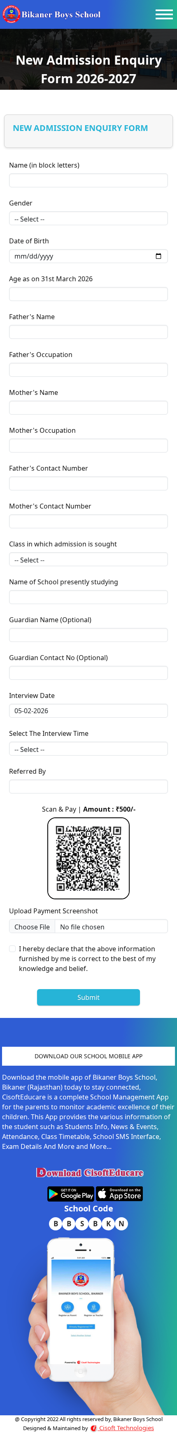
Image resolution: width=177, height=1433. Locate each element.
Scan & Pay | (88, 809)
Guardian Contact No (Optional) (58, 657)
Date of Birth (29, 240)
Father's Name (32, 316)
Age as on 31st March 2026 (51, 278)
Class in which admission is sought (63, 543)
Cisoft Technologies (126, 1428)
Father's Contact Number (48, 468)
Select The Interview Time (48, 733)
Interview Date (32, 695)
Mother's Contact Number (50, 506)
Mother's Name (33, 392)
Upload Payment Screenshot (53, 910)
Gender (21, 203)
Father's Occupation (40, 354)
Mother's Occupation (42, 430)
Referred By (27, 771)
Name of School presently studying (63, 581)
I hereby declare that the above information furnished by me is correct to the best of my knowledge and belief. (87, 958)
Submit (88, 997)
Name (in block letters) (44, 165)
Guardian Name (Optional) (50, 619)
